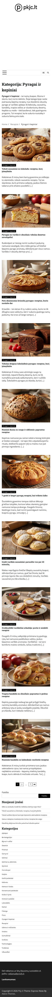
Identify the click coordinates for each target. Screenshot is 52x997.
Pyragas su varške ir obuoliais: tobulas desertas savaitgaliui (23, 235)
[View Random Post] (43, 72)
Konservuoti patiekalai (10, 890)
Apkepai (5, 833)
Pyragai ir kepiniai (9, 165)
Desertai (5, 845)
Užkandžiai (6, 952)
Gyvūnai (5, 866)
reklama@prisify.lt (16, 973)
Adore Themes (8, 993)
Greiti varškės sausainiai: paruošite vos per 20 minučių (23, 563)
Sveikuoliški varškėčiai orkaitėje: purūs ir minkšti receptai (25, 629)
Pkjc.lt (20, 991)
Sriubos (4, 931)
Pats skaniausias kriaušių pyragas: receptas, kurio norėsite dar (25, 301)
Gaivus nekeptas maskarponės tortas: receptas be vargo (22, 819)
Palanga (4, 911)
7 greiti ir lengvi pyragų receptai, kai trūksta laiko (25, 495)
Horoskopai (6, 870)
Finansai (5, 850)
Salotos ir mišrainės (9, 927)
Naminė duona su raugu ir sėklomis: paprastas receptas (23, 430)
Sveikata (5, 940)
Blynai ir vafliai (7, 841)
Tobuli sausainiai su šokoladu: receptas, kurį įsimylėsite (22, 170)
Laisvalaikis (6, 903)
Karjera (4, 874)
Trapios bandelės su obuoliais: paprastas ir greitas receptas (25, 694)
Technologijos (7, 944)
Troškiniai (5, 948)
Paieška (5, 792)
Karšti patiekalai (7, 878)
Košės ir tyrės (6, 895)
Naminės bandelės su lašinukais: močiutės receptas (25, 759)
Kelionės (5, 882)
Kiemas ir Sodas (7, 886)
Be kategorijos (7, 837)
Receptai (5, 923)
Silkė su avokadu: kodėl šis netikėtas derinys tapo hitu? (21, 807)
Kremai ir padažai (8, 899)
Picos (4, 915)
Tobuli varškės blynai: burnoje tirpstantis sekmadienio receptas (24, 815)
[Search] (48, 72)
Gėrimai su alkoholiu (9, 862)
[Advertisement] (26, 43)
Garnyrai (5, 854)
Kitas (34, 784)
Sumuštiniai (6, 936)
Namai (4, 907)
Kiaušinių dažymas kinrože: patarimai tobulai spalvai (20, 823)
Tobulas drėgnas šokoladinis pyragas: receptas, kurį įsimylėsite (25, 364)
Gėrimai (4, 858)
